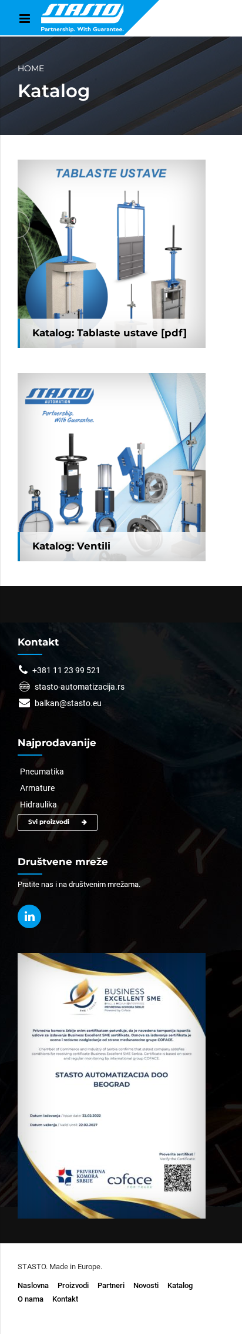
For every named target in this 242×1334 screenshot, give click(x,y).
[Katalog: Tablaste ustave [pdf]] (112, 254)
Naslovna (33, 1285)
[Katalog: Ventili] (112, 467)
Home (31, 68)
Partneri (111, 1285)
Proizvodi (73, 1285)
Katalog (180, 1285)
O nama (30, 1299)
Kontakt (65, 1299)
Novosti (146, 1285)
